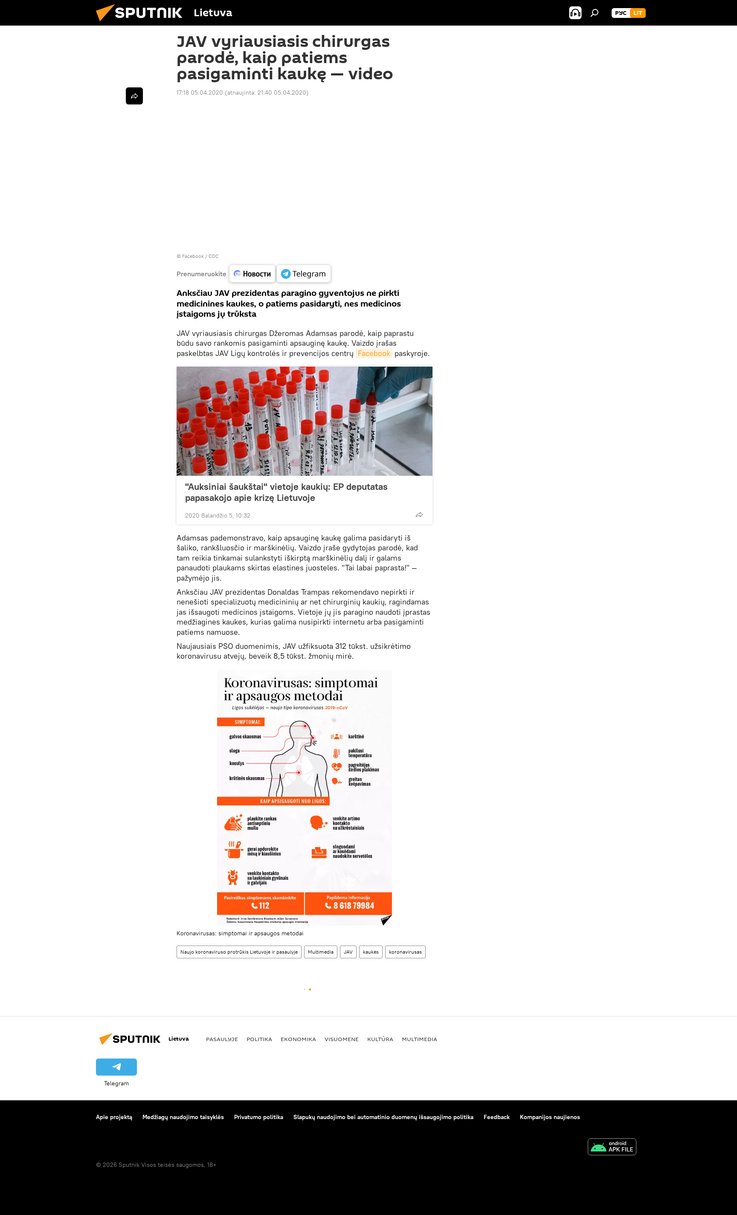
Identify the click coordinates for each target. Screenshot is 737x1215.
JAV (348, 952)
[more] (419, 514)
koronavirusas (405, 952)
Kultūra (380, 1039)
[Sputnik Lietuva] (142, 23)
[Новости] (252, 273)
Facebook (374, 353)
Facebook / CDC (200, 256)
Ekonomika (298, 1039)
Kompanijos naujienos (550, 1117)
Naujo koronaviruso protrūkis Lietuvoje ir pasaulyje (239, 952)
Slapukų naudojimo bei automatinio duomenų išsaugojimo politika (383, 1117)
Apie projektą (114, 1117)
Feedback (497, 1117)
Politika (259, 1039)
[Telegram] (304, 273)
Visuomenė (342, 1039)
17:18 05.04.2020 (200, 92)
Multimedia (321, 952)
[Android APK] (612, 1147)
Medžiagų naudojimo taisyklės (183, 1117)
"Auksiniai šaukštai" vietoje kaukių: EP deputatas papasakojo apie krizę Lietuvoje (286, 492)
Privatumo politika (258, 1117)
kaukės (371, 952)
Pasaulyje (222, 1039)
